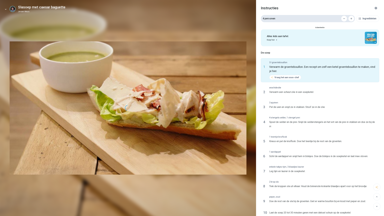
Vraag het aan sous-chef (286, 77)
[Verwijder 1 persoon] (344, 19)
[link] (13, 9)
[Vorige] (376, 196)
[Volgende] (376, 206)
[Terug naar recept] (5, 9)
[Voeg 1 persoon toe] (351, 19)
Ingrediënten (369, 18)
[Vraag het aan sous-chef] (376, 187)
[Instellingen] (376, 8)
